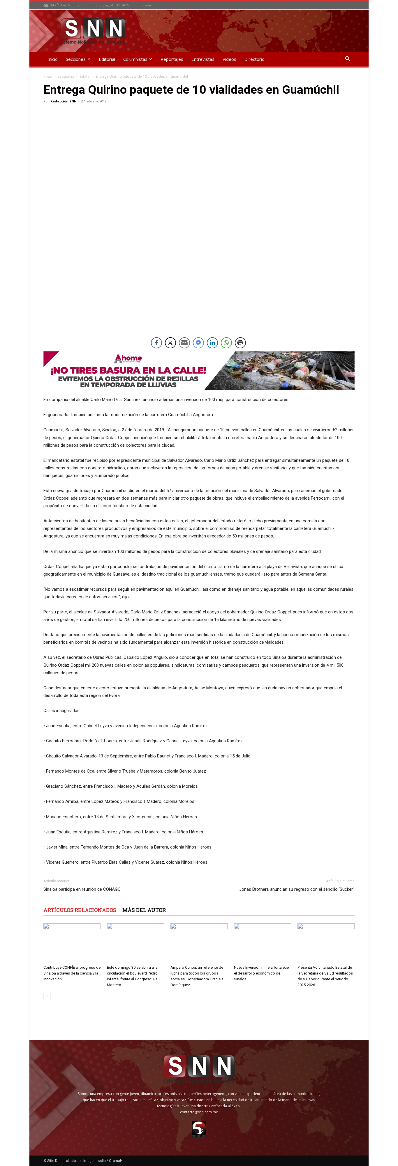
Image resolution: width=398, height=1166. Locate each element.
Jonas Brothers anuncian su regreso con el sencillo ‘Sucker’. (297, 889)
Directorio (254, 59)
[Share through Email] (184, 342)
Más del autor (144, 909)
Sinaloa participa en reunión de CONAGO (82, 889)
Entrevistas (202, 59)
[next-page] (56, 996)
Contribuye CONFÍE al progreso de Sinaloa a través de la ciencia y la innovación (72, 973)
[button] (348, 59)
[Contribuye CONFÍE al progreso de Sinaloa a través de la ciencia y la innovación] (72, 943)
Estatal (85, 76)
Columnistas (135, 59)
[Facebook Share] (156, 342)
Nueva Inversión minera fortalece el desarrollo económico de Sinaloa (261, 973)
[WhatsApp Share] (226, 342)
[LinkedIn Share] (212, 342)
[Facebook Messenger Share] (198, 342)
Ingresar (145, 5)
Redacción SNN (63, 101)
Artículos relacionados (79, 909)
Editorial (107, 59)
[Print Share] (240, 342)
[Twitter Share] (170, 342)
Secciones (76, 59)
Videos (229, 59)
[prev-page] (47, 996)
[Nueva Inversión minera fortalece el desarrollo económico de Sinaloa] (262, 943)
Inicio (52, 59)
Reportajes (172, 59)
